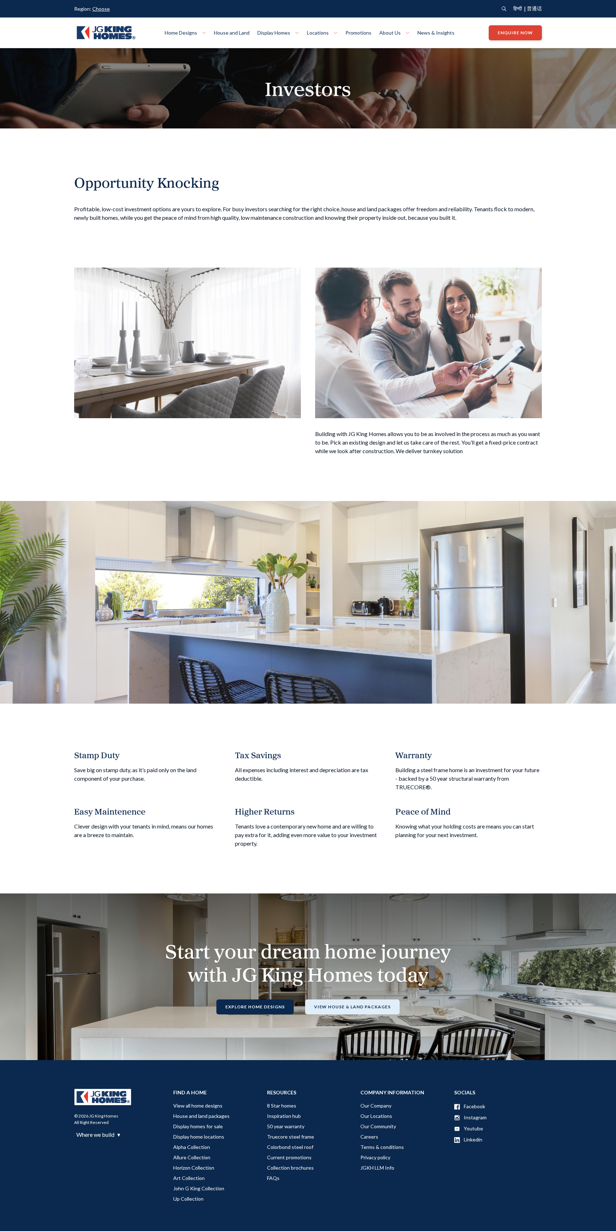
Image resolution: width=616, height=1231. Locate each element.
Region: (92, 9)
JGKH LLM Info (377, 1168)
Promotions (358, 33)
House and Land (232, 33)
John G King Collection (198, 1188)
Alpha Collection (191, 1147)
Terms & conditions (382, 1147)
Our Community (378, 1126)
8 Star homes (281, 1106)
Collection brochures (290, 1168)
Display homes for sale (198, 1126)
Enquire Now (515, 32)
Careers (369, 1137)
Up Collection (188, 1199)
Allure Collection (191, 1157)
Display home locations (198, 1137)
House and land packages (201, 1116)
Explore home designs (254, 1006)
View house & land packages (352, 1006)
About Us (390, 33)
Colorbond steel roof (290, 1147)
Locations (318, 33)
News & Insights (436, 33)
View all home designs (197, 1106)
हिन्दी (517, 8)
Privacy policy (375, 1157)
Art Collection (189, 1178)
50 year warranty (285, 1126)
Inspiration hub (284, 1116)
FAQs (273, 1178)
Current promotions (289, 1157)
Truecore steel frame (290, 1137)
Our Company (375, 1106)
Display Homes (274, 33)
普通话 (534, 8)
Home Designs (181, 33)
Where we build (98, 1134)
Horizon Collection (193, 1168)
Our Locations (376, 1116)
